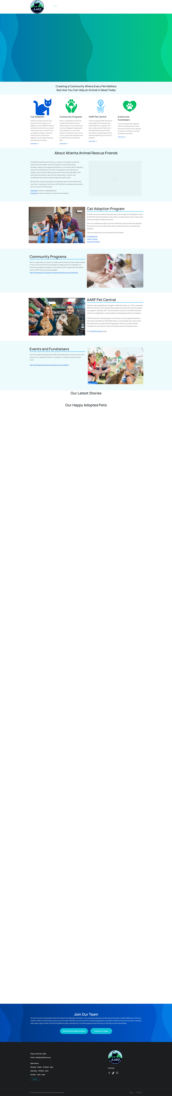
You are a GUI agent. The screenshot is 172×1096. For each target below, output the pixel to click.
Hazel (73, 740)
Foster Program (92, 239)
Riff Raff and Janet (47, 740)
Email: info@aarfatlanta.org (40, 1057)
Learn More (33, 143)
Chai (124, 838)
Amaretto (98, 640)
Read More (21, 448)
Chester (73, 838)
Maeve (47, 691)
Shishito (125, 537)
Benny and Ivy (150, 691)
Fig (124, 489)
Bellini (125, 640)
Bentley (150, 740)
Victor (124, 938)
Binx (99, 938)
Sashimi (150, 589)
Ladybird (99, 887)
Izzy (99, 589)
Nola (73, 938)
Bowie (47, 537)
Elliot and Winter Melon (22, 785)
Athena (150, 887)
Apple (99, 489)
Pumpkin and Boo (98, 984)
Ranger (98, 691)
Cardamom (21, 838)
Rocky (22, 938)
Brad (47, 938)
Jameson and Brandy (124, 693)
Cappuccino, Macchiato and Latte (22, 890)
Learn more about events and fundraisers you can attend (49, 365)
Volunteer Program (93, 242)
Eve (47, 640)
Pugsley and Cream (47, 887)
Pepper (47, 589)
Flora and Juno (125, 784)
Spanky (73, 784)
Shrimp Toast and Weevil (150, 839)
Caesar (150, 938)
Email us (35, 1079)
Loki (47, 440)
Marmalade (73, 887)
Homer (73, 440)
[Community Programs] (71, 106)
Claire (124, 740)
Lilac (47, 838)
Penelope (73, 640)
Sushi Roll (22, 640)
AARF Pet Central (97, 116)
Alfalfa (99, 740)
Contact (139, 1092)
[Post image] (21, 423)
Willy (21, 537)
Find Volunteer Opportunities (74, 1031)
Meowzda (99, 784)
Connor (73, 691)
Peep (98, 537)
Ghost (22, 589)
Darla (47, 784)
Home (131, 1092)
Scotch (150, 537)
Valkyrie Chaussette (124, 888)
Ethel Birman (99, 440)
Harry (73, 537)
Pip (47, 489)
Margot (150, 640)
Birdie (22, 440)
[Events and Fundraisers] (130, 106)
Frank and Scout (99, 838)
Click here (33, 191)
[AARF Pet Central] (101, 106)
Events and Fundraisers (124, 118)
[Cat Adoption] (42, 106)
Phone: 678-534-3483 (38, 1054)
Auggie (150, 440)
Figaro (22, 984)
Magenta (150, 784)
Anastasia (22, 489)
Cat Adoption (37, 116)
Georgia (150, 489)
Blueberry (73, 489)
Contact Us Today (101, 1031)
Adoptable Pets (92, 236)
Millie (21, 691)
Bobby (125, 589)
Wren (124, 440)
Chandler (73, 589)
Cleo (21, 740)
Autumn (47, 984)
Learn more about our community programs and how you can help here (54, 273)
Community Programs (71, 116)
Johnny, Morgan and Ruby (73, 986)
